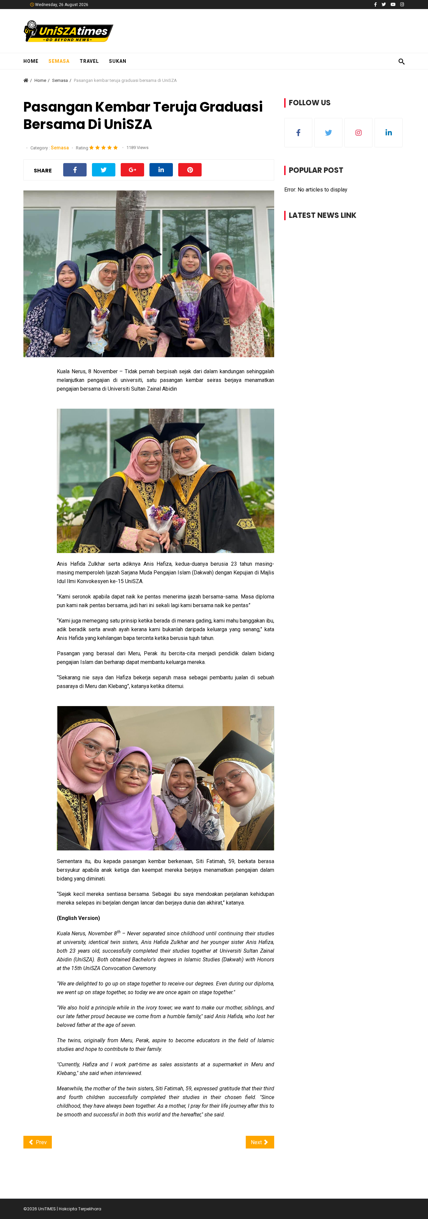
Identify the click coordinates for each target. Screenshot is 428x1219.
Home (30, 61)
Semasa (59, 61)
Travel (89, 61)
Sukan (117, 61)
